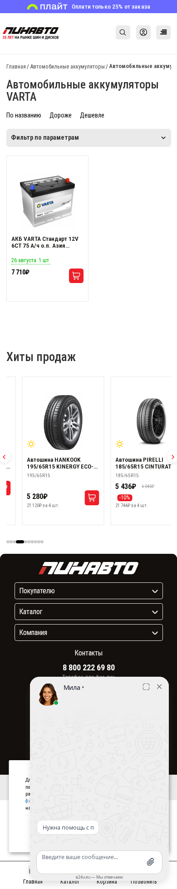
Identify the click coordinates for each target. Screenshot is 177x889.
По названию (23, 115)
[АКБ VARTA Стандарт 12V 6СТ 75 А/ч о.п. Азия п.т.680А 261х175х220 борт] (47, 202)
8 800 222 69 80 (89, 667)
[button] (8, 541)
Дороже (60, 115)
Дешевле (92, 115)
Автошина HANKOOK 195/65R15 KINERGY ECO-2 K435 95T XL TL (62, 463)
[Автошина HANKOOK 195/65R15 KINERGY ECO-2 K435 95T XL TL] (63, 422)
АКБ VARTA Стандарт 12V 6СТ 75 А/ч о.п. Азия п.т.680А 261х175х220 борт (47, 242)
